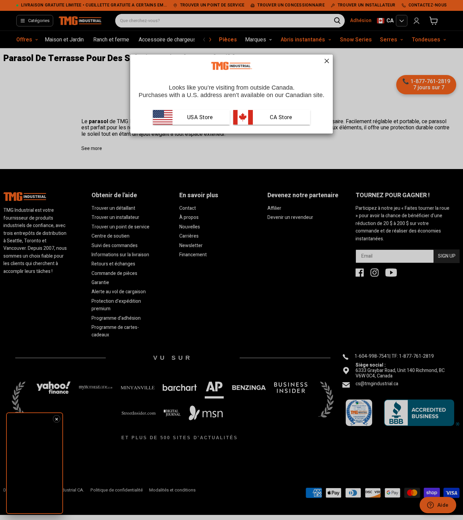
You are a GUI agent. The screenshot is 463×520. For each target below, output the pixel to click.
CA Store (280, 117)
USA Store (200, 117)
